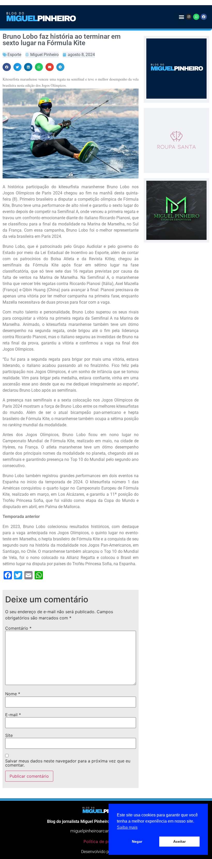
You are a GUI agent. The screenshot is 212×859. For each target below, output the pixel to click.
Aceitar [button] (179, 841)
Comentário (18, 628)
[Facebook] (204, 17)
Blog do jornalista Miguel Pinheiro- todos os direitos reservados (106, 821)
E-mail (13, 715)
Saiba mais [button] (127, 827)
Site (9, 735)
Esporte (14, 54)
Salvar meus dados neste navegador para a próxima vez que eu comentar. (67, 763)
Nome (12, 694)
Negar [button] (137, 841)
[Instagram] (189, 17)
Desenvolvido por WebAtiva (106, 851)
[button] (181, 16)
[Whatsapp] (196, 17)
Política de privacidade (106, 841)
